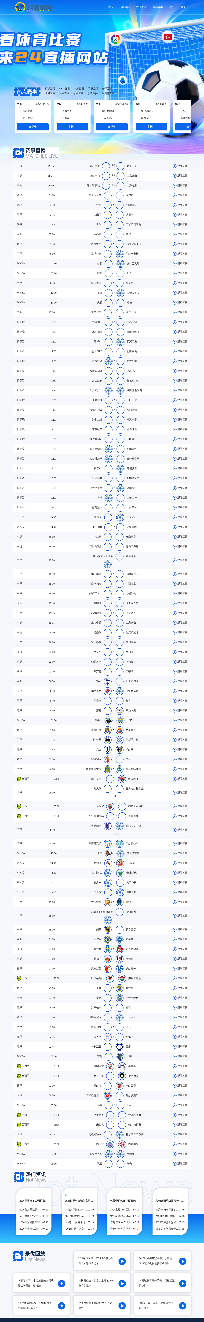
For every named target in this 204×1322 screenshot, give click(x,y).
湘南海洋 (132, 487)
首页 (110, 7)
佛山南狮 (96, 574)
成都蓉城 (96, 613)
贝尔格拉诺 (132, 843)
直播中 (33, 126)
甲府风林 (97, 478)
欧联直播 (92, 93)
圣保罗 (100, 806)
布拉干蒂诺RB (136, 806)
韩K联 (20, 517)
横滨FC (98, 468)
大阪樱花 (132, 439)
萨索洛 (97, 700)
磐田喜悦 (132, 351)
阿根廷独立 (95, 1134)
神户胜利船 (96, 439)
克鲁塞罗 (133, 816)
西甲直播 (50, 93)
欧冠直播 (93, 88)
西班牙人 (131, 730)
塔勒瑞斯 (96, 825)
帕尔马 (129, 749)
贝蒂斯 (129, 671)
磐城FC (98, 341)
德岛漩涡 (97, 507)
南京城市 (96, 583)
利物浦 (97, 603)
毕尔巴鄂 (131, 1085)
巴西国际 (133, 1144)
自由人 (98, 720)
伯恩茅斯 (96, 661)
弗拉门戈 (99, 1075)
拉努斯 (129, 283)
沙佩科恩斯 (134, 1114)
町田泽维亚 (133, 331)
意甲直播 (78, 93)
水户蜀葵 (97, 331)
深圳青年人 (132, 574)
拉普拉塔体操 (133, 769)
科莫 (128, 1007)
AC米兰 (97, 214)
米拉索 (100, 1124)
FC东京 (131, 370)
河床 (128, 1027)
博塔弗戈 (133, 1075)
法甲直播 (64, 93)
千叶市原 (132, 400)
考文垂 (97, 652)
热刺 (98, 681)
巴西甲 (25, 778)
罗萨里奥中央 (93, 769)
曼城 (128, 234)
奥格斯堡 (96, 968)
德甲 (19, 204)
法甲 (19, 224)
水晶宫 (97, 234)
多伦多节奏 (133, 292)
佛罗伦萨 (96, 691)
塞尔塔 (97, 1085)
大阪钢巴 (97, 322)
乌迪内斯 (131, 710)
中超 (19, 165)
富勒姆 (129, 958)
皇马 (98, 988)
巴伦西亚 (131, 1017)
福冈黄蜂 (132, 410)
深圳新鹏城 (93, 185)
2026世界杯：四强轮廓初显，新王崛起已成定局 (46, 1200)
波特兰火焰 (133, 263)
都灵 (128, 700)
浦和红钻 (97, 419)
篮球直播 (141, 7)
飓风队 (97, 788)
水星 (99, 853)
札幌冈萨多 (133, 478)
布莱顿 (129, 939)
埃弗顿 (129, 661)
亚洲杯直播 (108, 93)
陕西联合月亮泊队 (103, 556)
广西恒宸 (131, 583)
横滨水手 (132, 419)
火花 (99, 302)
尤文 (98, 749)
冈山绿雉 (132, 449)
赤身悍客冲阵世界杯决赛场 (125, 1222)
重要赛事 (158, 7)
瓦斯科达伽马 (96, 816)
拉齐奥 (97, 1036)
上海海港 (132, 185)
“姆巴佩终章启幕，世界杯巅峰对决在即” (87, 1216)
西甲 (19, 195)
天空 (129, 720)
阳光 (129, 273)
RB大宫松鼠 (95, 487)
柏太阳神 (132, 361)
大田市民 (131, 882)
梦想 (99, 263)
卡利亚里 (96, 1046)
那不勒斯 (96, 1007)
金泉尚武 (131, 527)
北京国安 (132, 165)
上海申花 (95, 175)
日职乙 (20, 341)
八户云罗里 (96, 390)
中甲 (19, 560)
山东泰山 (132, 175)
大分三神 (132, 507)
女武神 (130, 1154)
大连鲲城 (96, 902)
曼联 (98, 997)
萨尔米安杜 (132, 253)
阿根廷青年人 (93, 1095)
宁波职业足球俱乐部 (101, 911)
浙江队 (97, 536)
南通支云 (131, 902)
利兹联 (97, 949)
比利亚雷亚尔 (133, 244)
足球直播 (125, 7)
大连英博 (95, 165)
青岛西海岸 (132, 546)
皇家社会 (96, 730)
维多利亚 (133, 778)
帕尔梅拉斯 (134, 1124)
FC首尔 (130, 863)
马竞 (128, 759)
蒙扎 (98, 710)
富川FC (98, 517)
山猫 (129, 1056)
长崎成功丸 (96, 370)
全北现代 (131, 872)
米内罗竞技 (97, 778)
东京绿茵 (97, 429)
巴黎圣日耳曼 (133, 224)
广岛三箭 (132, 322)
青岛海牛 (96, 312)
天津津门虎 (95, 546)
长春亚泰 (131, 929)
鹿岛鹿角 (132, 429)
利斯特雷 (96, 739)
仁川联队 (97, 872)
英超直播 (50, 88)
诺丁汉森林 (132, 603)
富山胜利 (97, 380)
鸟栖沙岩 (132, 468)
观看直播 (182, 165)
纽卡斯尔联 (132, 681)
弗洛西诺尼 (132, 691)
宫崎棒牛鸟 (133, 458)
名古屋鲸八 (96, 449)
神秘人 (130, 302)
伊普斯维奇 (132, 997)
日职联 (20, 322)
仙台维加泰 (96, 458)
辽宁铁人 (131, 613)
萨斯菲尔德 (132, 739)
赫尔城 (129, 652)
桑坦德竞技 (95, 195)
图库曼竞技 (95, 843)
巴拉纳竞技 (97, 978)
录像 (183, 7)
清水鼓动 (97, 361)
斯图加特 (131, 205)
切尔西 (97, 939)
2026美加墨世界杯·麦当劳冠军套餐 (175, 1222)
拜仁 (98, 205)
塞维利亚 (96, 759)
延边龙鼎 (131, 556)
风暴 (99, 1105)
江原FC (98, 892)
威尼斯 (129, 214)
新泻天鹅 (132, 341)
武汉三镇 (131, 312)
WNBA (20, 263)
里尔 (98, 224)
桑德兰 (97, 958)
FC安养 (130, 517)
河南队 (97, 632)
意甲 (19, 214)
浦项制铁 (131, 892)
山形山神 (132, 497)
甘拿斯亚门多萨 (135, 1134)
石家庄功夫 (95, 593)
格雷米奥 (99, 1114)
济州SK (98, 882)
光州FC (98, 863)
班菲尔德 (96, 1027)
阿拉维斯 (96, 244)
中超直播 (79, 88)
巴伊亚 (100, 1144)
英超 (19, 234)
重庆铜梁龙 (132, 632)
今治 (99, 497)
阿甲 (19, 253)
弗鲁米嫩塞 (134, 978)
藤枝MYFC (133, 380)
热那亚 (129, 1036)
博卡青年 (96, 283)
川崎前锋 (97, 400)
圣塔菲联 (96, 253)
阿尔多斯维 (132, 1095)
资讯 (171, 7)
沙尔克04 (131, 968)
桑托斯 (132, 1066)
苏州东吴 (131, 642)
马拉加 (129, 988)
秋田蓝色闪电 (134, 390)
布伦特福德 (132, 949)
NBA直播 (64, 88)
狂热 (99, 273)
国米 (128, 1046)
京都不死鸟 (96, 410)
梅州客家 (131, 911)
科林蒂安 (99, 1066)
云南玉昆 (131, 536)
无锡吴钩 (131, 593)
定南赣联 (96, 642)
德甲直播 (107, 88)
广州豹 (97, 929)
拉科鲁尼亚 (95, 1017)
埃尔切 (129, 195)
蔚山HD (97, 527)
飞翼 (99, 1163)
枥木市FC (96, 351)
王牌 (99, 292)
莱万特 (97, 671)
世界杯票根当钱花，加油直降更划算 (130, 1216)
